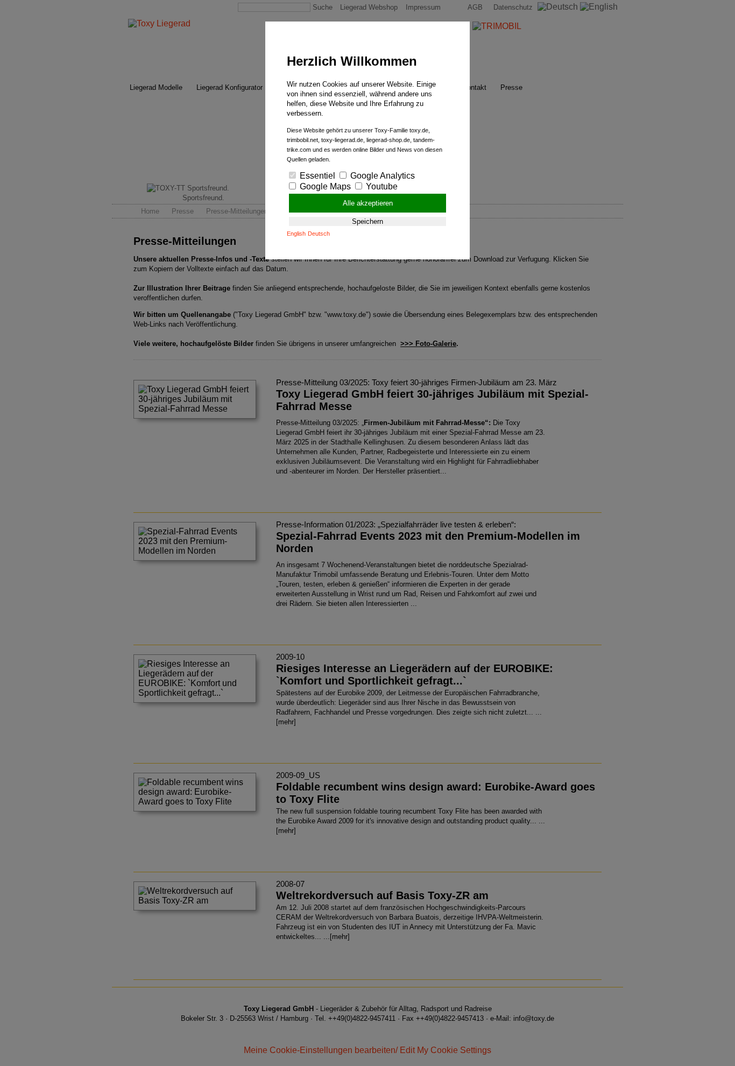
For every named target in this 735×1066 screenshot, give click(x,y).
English (296, 233)
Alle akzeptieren (368, 203)
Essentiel (316, 175)
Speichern (367, 221)
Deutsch (319, 233)
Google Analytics (381, 175)
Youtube (381, 186)
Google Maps (324, 186)
